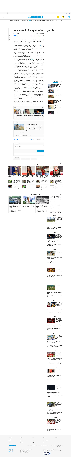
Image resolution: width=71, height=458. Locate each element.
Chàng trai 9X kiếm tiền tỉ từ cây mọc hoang (23, 135)
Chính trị (11, 20)
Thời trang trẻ (60, 20)
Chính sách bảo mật (46, 445)
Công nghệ (48, 20)
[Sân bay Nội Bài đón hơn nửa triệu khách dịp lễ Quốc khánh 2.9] (51, 253)
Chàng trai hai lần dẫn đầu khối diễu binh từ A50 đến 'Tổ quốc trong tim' (58, 320)
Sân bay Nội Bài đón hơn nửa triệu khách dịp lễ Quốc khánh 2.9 (58, 252)
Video (52, 20)
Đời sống (23, 20)
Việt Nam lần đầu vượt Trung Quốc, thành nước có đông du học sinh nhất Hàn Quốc (54, 346)
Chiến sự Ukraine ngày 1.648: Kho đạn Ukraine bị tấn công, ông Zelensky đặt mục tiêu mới (58, 236)
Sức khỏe (26, 20)
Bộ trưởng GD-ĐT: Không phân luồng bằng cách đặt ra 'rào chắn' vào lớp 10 (54, 342)
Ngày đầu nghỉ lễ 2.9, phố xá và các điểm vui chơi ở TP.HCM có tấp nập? (54, 325)
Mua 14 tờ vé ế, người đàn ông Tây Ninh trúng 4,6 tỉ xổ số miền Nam (54, 276)
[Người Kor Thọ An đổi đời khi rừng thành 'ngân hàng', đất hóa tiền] (51, 219)
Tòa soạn (40, 445)
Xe (50, 20)
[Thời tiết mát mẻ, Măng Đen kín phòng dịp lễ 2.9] (51, 287)
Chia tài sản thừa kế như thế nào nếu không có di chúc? (54, 224)
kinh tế (41, 99)
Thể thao (44, 20)
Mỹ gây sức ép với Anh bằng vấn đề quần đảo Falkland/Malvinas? (54, 245)
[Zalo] (69, 13)
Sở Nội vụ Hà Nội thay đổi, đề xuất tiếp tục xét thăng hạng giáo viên (58, 337)
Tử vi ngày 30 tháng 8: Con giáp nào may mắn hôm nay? (54, 279)
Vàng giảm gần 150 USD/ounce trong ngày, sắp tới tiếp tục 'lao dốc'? (54, 258)
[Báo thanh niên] (35, 17)
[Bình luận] (9, 35)
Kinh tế (20, 20)
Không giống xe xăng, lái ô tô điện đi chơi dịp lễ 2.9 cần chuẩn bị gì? (58, 404)
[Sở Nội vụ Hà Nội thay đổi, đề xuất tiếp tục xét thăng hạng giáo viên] (51, 337)
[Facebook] (66, 13)
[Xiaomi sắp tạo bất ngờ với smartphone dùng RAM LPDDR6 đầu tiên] (51, 387)
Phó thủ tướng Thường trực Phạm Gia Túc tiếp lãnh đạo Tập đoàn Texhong (54, 262)
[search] (9, 17)
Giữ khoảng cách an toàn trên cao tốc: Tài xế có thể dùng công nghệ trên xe (54, 410)
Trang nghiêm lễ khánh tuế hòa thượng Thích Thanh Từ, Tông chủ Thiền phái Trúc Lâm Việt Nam (58, 270)
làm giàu (31, 59)
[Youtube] (65, 13)
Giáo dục (32, 20)
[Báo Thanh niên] (12, 446)
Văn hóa (38, 20)
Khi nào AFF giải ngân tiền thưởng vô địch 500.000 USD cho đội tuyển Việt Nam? (58, 354)
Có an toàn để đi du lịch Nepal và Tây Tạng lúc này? (54, 296)
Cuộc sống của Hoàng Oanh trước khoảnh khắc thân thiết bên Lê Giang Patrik (58, 304)
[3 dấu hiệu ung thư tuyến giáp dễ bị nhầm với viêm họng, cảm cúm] (51, 371)
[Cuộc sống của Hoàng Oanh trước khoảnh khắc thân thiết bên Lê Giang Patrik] (51, 304)
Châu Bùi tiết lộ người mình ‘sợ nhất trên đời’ (54, 312)
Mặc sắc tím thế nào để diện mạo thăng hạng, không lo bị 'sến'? (54, 426)
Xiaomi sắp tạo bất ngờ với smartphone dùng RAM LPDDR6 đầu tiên (58, 387)
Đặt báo (29, 445)
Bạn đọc (56, 437)
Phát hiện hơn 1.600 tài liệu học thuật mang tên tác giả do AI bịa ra (54, 396)
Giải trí (41, 20)
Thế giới (17, 20)
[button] (9, 28)
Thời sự (14, 20)
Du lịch (36, 20)
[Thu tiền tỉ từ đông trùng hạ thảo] (19, 127)
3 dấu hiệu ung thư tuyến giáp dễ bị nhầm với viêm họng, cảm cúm (58, 370)
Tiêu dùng (55, 20)
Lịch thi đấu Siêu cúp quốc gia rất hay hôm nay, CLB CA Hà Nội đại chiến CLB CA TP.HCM (54, 359)
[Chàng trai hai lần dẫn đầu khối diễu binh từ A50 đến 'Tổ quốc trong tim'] (51, 320)
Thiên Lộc (17, 33)
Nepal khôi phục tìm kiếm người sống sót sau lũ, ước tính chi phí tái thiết (54, 241)
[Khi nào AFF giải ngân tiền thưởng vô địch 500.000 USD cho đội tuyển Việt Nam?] (51, 354)
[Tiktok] (68, 13)
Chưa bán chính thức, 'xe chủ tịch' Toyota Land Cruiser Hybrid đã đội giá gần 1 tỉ (54, 413)
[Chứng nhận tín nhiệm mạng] (46, 453)
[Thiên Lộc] (14, 33)
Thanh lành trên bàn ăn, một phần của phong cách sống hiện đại (58, 421)
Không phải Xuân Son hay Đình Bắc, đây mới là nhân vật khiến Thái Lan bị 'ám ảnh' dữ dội (54, 363)
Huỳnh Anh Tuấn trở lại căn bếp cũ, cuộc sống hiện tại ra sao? (54, 310)
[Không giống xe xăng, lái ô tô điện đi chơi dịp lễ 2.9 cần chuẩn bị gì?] (51, 404)
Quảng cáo (33, 445)
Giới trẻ (30, 20)
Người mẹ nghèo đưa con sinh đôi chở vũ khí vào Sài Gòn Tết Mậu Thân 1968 (54, 228)
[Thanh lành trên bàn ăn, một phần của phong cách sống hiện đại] (51, 421)
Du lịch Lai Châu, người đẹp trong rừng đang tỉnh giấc (54, 293)
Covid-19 (30, 88)
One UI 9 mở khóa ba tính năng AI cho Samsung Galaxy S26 (53, 393)
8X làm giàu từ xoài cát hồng (21, 132)
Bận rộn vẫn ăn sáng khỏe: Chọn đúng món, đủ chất (54, 379)
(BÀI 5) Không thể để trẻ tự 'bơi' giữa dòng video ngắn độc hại (54, 329)
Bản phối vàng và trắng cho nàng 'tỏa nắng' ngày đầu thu (54, 430)
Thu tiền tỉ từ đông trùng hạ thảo (31, 124)
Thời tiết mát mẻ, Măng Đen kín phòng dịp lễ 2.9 (58, 286)
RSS (36, 445)
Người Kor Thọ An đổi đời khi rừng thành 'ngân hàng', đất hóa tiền (58, 219)
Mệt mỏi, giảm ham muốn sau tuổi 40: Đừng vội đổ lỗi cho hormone (54, 376)
